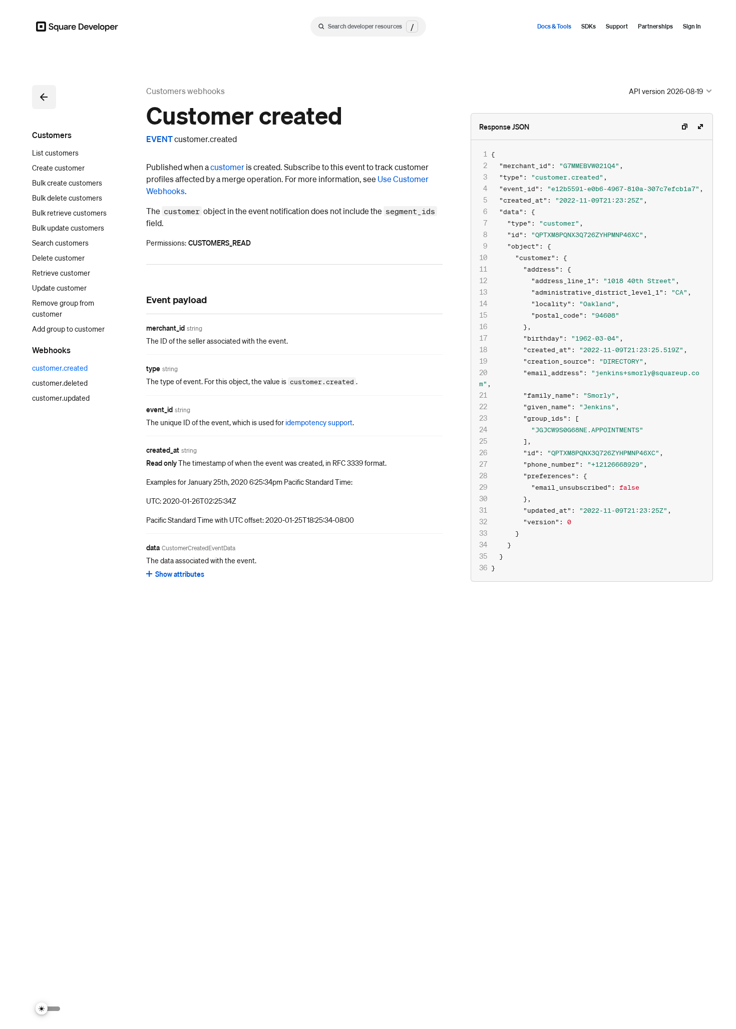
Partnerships (655, 26)
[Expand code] (700, 127)
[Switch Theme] (48, 1008)
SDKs (588, 26)
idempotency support (318, 422)
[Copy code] (684, 127)
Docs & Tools (554, 26)
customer (227, 167)
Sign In (692, 26)
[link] (136, 299)
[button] (44, 97)
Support (617, 26)
